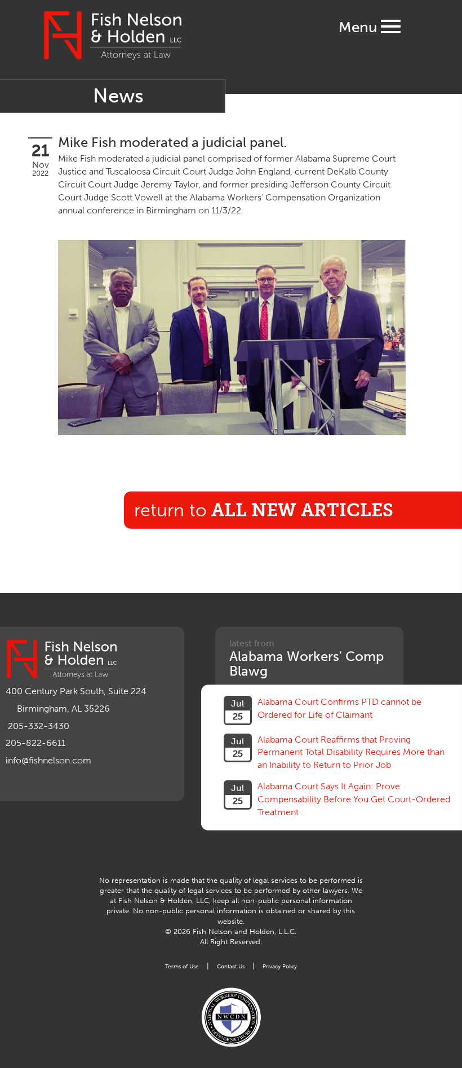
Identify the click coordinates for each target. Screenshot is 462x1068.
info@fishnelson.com (48, 760)
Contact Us (231, 966)
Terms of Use (182, 966)
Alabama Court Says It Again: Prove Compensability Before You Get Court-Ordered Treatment (353, 799)
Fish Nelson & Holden (112, 35)
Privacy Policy (280, 966)
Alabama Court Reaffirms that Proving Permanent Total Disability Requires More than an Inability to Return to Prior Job (351, 752)
